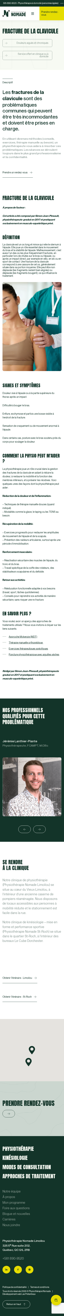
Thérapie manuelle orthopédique (26, 642)
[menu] (32, 13)
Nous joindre (11, 1225)
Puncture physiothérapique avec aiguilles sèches (34, 654)
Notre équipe (11, 1191)
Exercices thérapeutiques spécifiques (28, 648)
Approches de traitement (28, 1176)
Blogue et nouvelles (16, 1214)
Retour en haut (13, 1304)
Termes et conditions (39, 1287)
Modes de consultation (26, 1167)
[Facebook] (18, 1270)
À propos (8, 1197)
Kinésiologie (15, 1158)
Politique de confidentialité (14, 1287)
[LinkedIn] (6, 1270)
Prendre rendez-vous (49, 13)
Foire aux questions (16, 1208)
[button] (31, 1050)
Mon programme (13, 1202)
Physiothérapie (18, 1149)
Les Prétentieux (29, 1294)
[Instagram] (29, 1270)
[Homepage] (14, 13)
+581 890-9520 (13, 1258)
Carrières (8, 1219)
